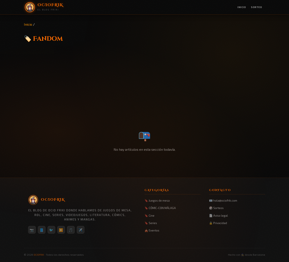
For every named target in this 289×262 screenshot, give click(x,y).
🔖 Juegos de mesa (157, 200)
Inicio (241, 7)
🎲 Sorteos (216, 208)
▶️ (61, 230)
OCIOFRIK (39, 254)
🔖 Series (150, 223)
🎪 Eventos (151, 230)
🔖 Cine (149, 215)
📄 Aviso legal (218, 215)
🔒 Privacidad (218, 223)
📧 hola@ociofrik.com (223, 200)
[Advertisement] (144, 94)
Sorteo (256, 7)
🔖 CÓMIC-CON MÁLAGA (160, 208)
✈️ (80, 230)
